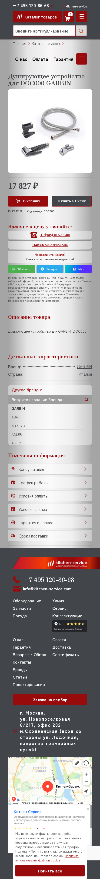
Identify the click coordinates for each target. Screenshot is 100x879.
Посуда (20, 615)
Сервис (59, 607)
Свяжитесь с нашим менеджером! (50, 256)
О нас (21, 58)
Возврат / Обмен (29, 654)
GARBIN (18, 408)
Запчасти (22, 607)
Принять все (50, 871)
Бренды (20, 669)
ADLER (17, 434)
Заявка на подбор (50, 699)
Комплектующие (67, 615)
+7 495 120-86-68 (31, 5)
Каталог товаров (46, 43)
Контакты (22, 661)
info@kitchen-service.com (47, 589)
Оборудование (27, 600)
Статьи (20, 676)
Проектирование (29, 684)
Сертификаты (66, 654)
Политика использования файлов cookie (47, 857)
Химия (58, 600)
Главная (19, 43)
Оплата (40, 58)
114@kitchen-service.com (50, 245)
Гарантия (63, 58)
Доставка (61, 646)
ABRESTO (19, 425)
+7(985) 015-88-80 (55, 234)
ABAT (16, 417)
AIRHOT (17, 443)
